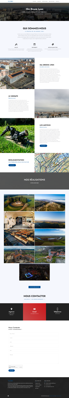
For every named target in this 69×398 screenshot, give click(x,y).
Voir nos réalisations (34, 287)
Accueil (34, 1)
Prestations (44, 1)
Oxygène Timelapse (38, 385)
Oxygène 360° (37, 386)
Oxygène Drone (37, 383)
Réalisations (51, 1)
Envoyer (11, 370)
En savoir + (43, 145)
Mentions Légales (52, 396)
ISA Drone (36, 388)
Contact (57, 1)
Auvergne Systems (58, 396)
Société (39, 1)
